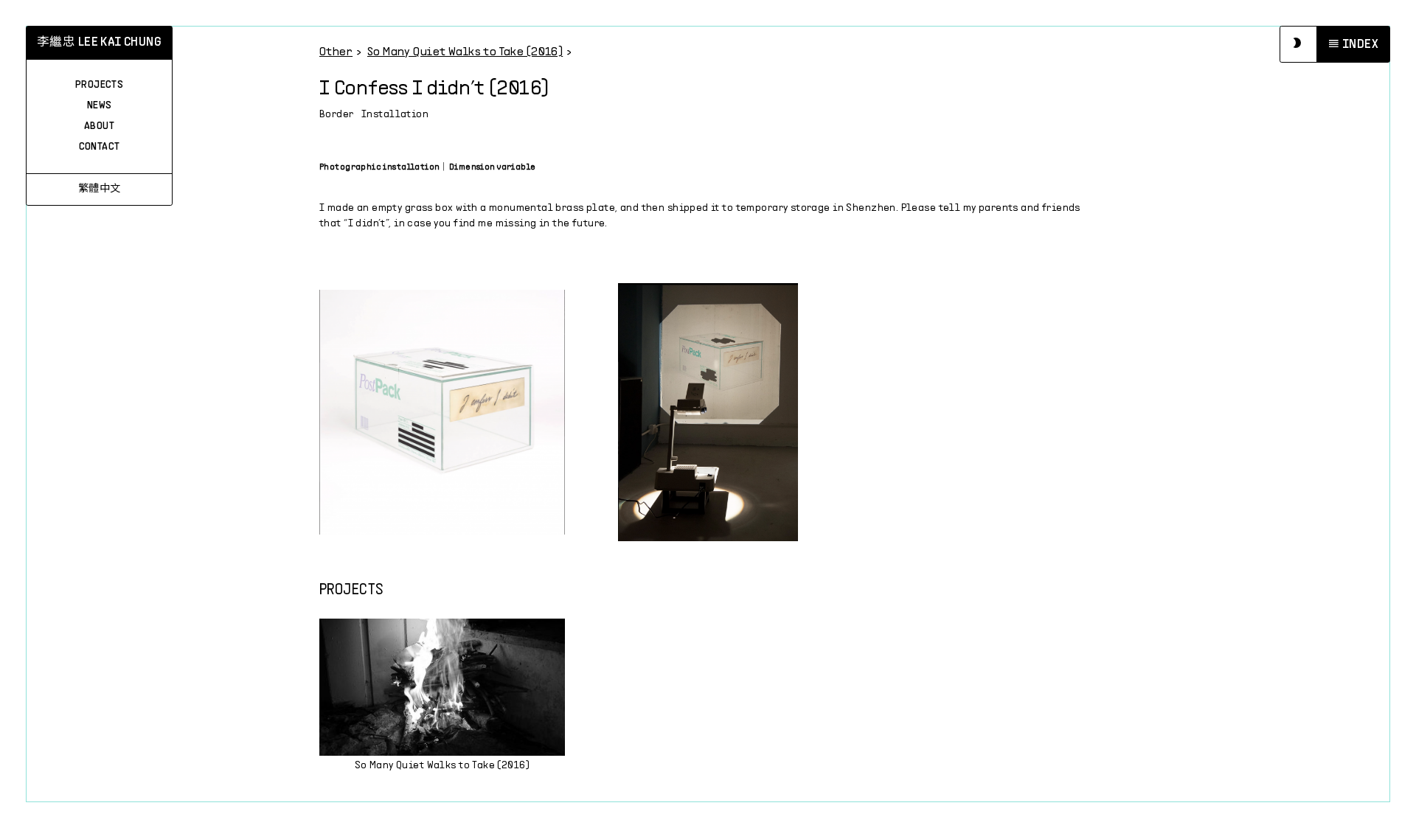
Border (336, 114)
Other (336, 52)
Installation (394, 114)
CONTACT (99, 147)
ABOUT (99, 126)
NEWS (99, 106)
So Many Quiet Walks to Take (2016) (465, 52)
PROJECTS (99, 85)
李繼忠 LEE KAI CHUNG (99, 43)
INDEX (1360, 45)
